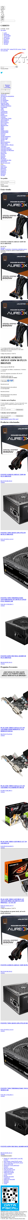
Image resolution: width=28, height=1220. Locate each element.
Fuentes (2, 114)
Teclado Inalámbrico (6, 136)
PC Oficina (3, 99)
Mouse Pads (4, 153)
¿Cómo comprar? (8, 1173)
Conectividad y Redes (6, 118)
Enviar (2, 184)
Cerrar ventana (4, 186)
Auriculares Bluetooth (6, 149)
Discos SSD (4, 124)
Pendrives (3, 165)
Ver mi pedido (7, 35)
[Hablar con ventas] (2, 2)
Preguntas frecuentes (9, 1176)
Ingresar (7, 86)
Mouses (2, 140)
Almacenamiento (5, 119)
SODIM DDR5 (4, 132)
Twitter (5, 1183)
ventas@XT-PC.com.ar (15, 49)
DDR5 (2, 129)
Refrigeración (4, 115)
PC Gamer (3, 97)
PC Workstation (4, 100)
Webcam (3, 157)
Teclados (3, 135)
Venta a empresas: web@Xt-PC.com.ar (13, 1162)
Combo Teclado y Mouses (7, 144)
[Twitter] (2, 73)
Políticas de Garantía (9, 1172)
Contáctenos (7, 1178)
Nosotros (6, 1167)
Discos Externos (5, 122)
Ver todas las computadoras (7, 96)
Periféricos (6, 41)
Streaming (3, 156)
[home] (2, 5)
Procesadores (4, 107)
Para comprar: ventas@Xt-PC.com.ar (13, 1161)
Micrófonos (3, 158)
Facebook (6, 1182)
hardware (6, 419)
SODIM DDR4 (4, 131)
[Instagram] (2, 77)
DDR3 (2, 126)
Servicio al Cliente (8, 1168)
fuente (2, 419)
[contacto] (3, 16)
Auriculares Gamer (5, 147)
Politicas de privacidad (9, 1179)
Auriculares (3, 146)
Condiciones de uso (8, 1171)
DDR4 (2, 128)
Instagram (6, 1180)
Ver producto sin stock (6, 1155)
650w (14, 419)
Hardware (6, 39)
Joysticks (3, 154)
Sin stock (3, 248)
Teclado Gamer (4, 138)
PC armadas (7, 38)
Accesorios (3, 151)
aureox (10, 419)
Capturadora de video (6, 160)
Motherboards (4, 112)
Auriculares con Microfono (7, 150)
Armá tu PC (7, 37)
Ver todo (6, 44)
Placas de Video (4, 103)
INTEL (2, 110)
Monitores (6, 42)
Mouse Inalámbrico (5, 142)
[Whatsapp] (2, 71)
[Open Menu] (2, 18)
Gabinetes (3, 117)
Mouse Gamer (4, 143)
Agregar (3, 482)
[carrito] (2, 12)
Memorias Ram (4, 125)
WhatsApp (11, 1165)
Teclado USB (4, 139)
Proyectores (3, 169)
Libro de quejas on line (9, 1169)
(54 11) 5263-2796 (8, 1164)
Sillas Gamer (4, 167)
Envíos (5, 1175)
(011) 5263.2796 (5, 49)
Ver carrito (3, 30)
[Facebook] (2, 75)
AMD (2, 108)
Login (5, 33)
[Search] (3, 8)
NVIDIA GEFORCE (6, 106)
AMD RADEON (5, 104)
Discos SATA (4, 121)
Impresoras (3, 168)
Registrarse (6, 34)
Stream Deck (4, 161)
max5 (17, 419)
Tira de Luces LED (5, 163)
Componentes (4, 111)
